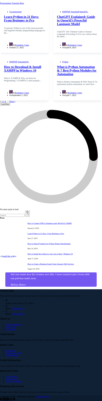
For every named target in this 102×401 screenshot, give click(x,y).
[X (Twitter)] (4, 400)
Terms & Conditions (13, 381)
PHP (64, 12)
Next (12, 101)
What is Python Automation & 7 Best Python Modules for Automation (77, 70)
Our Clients (10, 327)
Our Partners (10, 329)
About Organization (13, 324)
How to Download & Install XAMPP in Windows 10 (22, 68)
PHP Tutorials (72, 12)
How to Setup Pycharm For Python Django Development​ (49, 244)
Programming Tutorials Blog (12, 3)
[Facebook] (1, 400)
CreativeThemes (42, 396)
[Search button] (27, 214)
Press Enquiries (11, 355)
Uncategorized (15, 12)
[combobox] (12, 215)
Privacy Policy (11, 376)
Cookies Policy (11, 379)
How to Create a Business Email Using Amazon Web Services (50, 264)
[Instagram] (8, 400)
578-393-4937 (18, 308)
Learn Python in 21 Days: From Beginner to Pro (21, 18)
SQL (86, 12)
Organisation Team (13, 353)
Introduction (10, 350)
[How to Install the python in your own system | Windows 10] (8, 256)
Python (81, 12)
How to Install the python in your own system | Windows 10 (50, 254)
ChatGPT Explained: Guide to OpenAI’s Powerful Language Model (76, 20)
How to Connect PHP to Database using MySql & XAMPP (49, 223)
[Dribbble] (11, 400)
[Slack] (14, 400)
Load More (5, 104)
